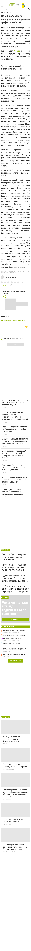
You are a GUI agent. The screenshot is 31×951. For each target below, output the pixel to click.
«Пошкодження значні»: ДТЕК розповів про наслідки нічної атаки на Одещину (14, 479)
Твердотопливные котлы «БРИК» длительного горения (15, 765)
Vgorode (17, 51)
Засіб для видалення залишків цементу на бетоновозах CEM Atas (12, 739)
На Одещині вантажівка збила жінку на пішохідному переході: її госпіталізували (15, 589)
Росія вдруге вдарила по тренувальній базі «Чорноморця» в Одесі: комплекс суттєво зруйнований (15, 415)
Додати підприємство (15, 661)
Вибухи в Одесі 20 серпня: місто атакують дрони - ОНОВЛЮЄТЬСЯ (14, 557)
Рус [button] (6, 9)
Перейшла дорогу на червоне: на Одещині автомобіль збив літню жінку (14, 429)
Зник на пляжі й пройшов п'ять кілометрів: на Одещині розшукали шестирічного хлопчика (15, 454)
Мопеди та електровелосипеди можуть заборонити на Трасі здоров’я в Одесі (15, 402)
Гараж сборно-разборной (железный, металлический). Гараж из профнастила (15, 847)
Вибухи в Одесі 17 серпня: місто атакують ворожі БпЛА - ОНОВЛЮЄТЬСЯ (14, 568)
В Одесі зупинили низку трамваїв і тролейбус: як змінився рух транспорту (12, 491)
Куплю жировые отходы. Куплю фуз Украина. (13, 820)
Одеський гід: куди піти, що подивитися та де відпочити (15, 608)
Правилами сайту (6, 340)
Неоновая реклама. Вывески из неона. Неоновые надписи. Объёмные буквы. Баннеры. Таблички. (15, 793)
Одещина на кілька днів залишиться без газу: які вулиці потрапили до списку (15, 578)
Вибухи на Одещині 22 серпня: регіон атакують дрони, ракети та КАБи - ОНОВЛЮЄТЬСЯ (15, 441)
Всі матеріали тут (15, 619)
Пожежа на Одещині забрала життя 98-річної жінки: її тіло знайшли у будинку (14, 467)
